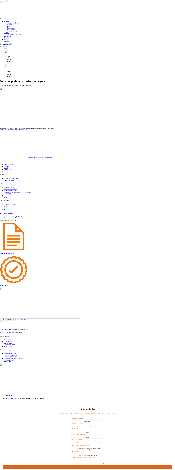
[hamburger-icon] (0, 18)
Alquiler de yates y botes (14, 34)
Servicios (6, 33)
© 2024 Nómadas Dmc (6, 395)
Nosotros (6, 38)
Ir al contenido (4, 1)
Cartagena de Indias (13, 23)
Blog (5, 39)
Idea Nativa (14, 398)
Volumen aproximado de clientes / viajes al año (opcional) (87, 449)
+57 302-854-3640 (6, 213)
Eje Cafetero (10, 29)
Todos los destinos (12, 31)
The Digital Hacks (22, 319)
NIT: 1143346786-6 (7, 253)
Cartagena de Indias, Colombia (12, 217)
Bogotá (9, 26)
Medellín (9, 24)
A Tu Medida (7, 36)
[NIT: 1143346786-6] (13, 249)
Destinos (6, 21)
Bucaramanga (11, 28)
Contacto (6, 41)
